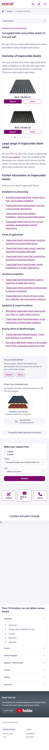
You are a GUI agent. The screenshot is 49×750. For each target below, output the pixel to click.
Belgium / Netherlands (13, 663)
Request (13, 101)
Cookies (29, 729)
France (7, 648)
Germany (8, 619)
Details (32, 101)
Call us (20, 375)
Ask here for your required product (14, 28)
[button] (16, 137)
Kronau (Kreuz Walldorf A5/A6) (22, 629)
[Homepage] (3, 11)
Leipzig (12, 634)
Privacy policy (8, 734)
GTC (4, 737)
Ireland (7, 677)
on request (15, 157)
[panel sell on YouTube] (24, 710)
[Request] (39, 4)
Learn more (8, 710)
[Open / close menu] (45, 4)
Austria (7, 670)
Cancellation (30, 734)
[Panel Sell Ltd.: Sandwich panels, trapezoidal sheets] (7, 4)
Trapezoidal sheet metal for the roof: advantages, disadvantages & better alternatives (24, 225)
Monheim (13, 638)
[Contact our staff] (33, 4)
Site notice (30, 737)
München (13, 642)
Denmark (8, 684)
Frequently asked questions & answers (24, 432)
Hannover (13, 625)
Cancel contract (9, 729)
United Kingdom (10, 655)
